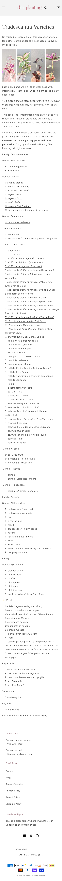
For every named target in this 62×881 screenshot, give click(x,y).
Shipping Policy (14, 804)
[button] (3, 8)
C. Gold (13, 194)
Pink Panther (18, 206)
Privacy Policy (13, 790)
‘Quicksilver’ (29, 317)
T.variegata (18, 348)
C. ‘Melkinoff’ (17, 190)
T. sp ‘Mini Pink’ (13, 254)
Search (9, 771)
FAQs (8, 777)
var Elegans (17, 186)
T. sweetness (12, 250)
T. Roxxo (10, 383)
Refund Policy (13, 797)
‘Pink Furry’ (25, 321)
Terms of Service (14, 784)
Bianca (15, 182)
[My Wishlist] (52, 8)
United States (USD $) (29, 855)
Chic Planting (27, 875)
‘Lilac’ (22, 325)
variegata (17, 222)
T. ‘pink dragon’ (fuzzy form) (25, 258)
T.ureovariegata (21, 340)
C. (6, 182)
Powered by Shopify (38, 875)
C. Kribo (13, 198)
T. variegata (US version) (23, 266)
